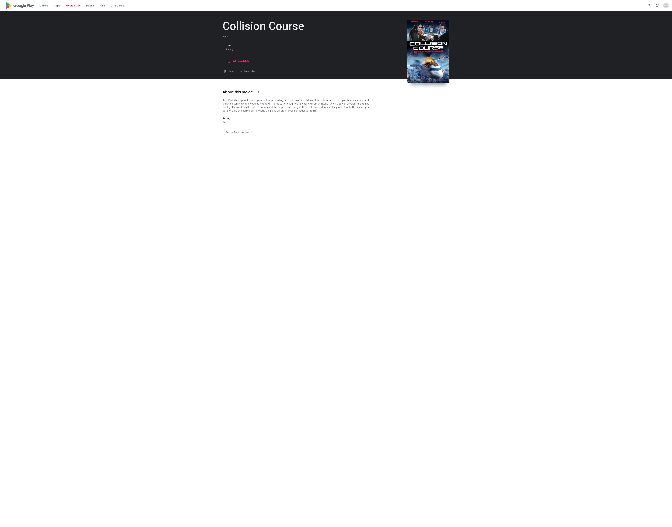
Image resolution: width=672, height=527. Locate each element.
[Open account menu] (666, 5)
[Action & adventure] (237, 132)
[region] (293, 47)
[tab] (44, 5)
